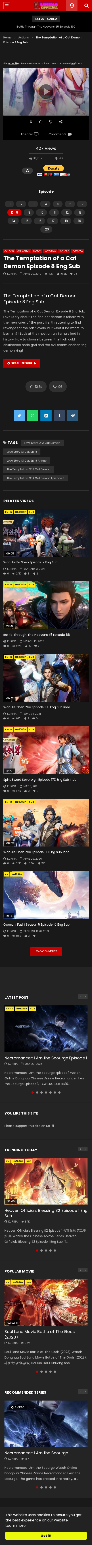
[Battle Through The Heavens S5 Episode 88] (46, 605)
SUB (31, 512)
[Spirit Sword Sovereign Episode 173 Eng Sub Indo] (46, 750)
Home (7, 37)
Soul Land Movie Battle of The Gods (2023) (39, 1334)
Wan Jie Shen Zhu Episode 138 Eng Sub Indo (36, 707)
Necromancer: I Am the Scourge (36, 1453)
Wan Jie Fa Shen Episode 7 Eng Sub (30, 562)
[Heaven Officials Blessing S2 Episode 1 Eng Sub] (46, 1181)
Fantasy (64, 250)
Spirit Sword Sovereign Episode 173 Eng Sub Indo (40, 779)
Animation (23, 250)
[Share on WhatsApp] (32, 415)
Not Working (13, 63)
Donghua (50, 250)
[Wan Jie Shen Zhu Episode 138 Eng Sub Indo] (46, 678)
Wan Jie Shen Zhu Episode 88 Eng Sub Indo (36, 852)
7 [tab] (59, 1092)
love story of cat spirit (22, 452)
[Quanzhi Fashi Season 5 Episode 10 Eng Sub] (46, 895)
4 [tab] (46, 1092)
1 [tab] (32, 1092)
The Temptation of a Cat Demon (28, 469)
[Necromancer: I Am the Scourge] (46, 1424)
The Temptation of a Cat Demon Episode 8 (35, 478)
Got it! (46, 1535)
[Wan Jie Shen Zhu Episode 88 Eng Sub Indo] (46, 823)
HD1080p (20, 512)
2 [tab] (37, 1092)
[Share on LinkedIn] (46, 415)
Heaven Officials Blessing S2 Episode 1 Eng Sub (46, 1213)
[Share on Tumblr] (59, 415)
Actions (23, 37)
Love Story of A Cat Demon (42, 443)
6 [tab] (55, 1092)
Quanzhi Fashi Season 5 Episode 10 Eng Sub (36, 924)
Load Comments (46, 951)
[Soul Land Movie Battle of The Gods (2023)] (46, 1302)
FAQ (73, 63)
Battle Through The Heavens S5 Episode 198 (46, 26)
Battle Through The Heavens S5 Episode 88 (36, 634)
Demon (37, 250)
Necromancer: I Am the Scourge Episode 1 (45, 1058)
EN (6, 874)
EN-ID (8, 512)
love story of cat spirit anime (26, 460)
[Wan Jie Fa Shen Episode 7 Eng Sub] (46, 533)
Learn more (15, 1525)
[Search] (86, 5)
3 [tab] (41, 1092)
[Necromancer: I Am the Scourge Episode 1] (46, 1028)
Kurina (12, 274)
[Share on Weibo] (72, 415)
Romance (77, 250)
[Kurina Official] (46, 5)
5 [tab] (50, 1092)
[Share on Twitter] (19, 415)
